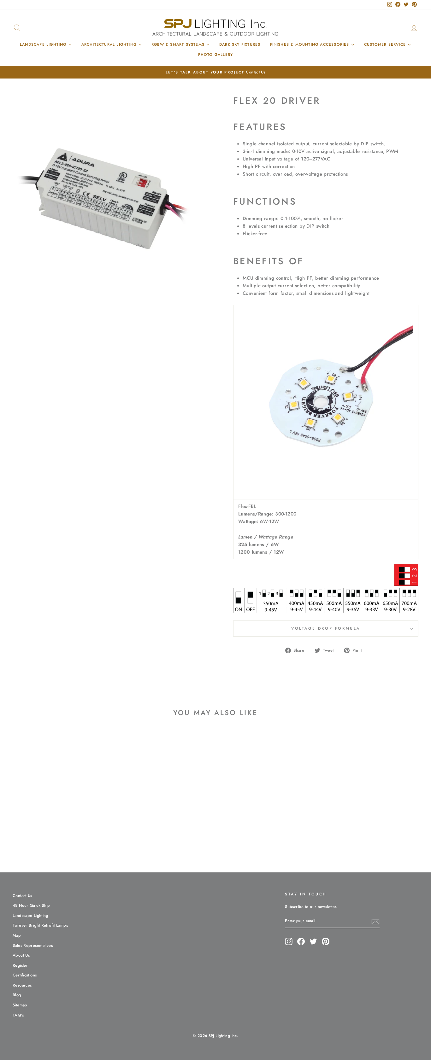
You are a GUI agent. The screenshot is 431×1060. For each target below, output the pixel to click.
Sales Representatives (33, 945)
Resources (22, 985)
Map (17, 935)
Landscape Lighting (30, 915)
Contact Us (22, 896)
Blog (17, 995)
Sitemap (20, 1005)
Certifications (25, 975)
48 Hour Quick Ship (31, 905)
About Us (21, 955)
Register (20, 965)
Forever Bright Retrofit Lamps (40, 925)
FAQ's (18, 1015)
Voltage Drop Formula (325, 628)
